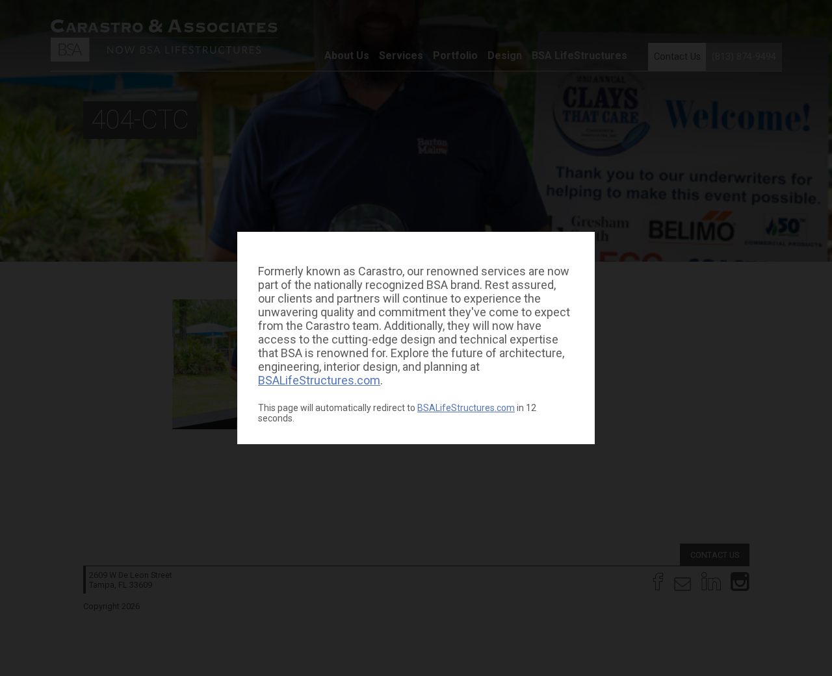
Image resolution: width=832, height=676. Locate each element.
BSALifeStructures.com (319, 380)
